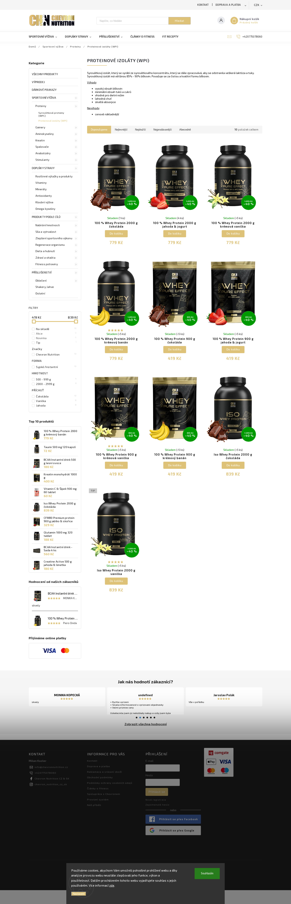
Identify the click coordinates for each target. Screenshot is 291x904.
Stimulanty (42, 159)
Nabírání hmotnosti (47, 225)
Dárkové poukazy (44, 89)
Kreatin (40, 140)
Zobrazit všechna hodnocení (146, 724)
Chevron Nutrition (56, 354)
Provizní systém (98, 799)
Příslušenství (41, 272)
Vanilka (56, 401)
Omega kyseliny (45, 208)
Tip (56, 342)
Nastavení (79, 893)
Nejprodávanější (162, 129)
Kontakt (203, 4)
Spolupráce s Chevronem (103, 793)
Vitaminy (41, 182)
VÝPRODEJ (38, 82)
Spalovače (42, 146)
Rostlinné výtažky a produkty (53, 176)
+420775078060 (45, 772)
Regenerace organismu (50, 244)
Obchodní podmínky (100, 777)
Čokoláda (56, 396)
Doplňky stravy (43, 168)
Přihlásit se (156, 791)
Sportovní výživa (44, 97)
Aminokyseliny (44, 133)
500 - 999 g (56, 379)
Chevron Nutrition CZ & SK (52, 778)
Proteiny (40, 106)
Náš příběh (94, 805)
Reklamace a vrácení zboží (104, 771)
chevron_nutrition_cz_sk (51, 784)
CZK (257, 5)
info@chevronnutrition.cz (51, 767)
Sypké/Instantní (56, 367)
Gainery (40, 127)
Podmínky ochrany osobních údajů (109, 782)
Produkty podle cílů (46, 216)
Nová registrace (156, 799)
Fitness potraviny (46, 264)
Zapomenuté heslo (157, 804)
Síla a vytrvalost (45, 231)
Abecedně (185, 129)
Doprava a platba (228, 4)
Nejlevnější (121, 129)
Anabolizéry (42, 153)
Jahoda (56, 405)
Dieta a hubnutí (45, 251)
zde (111, 885)
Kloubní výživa (44, 202)
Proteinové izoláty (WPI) (52, 120)
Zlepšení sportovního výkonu (53, 238)
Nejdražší (140, 129)
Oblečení (41, 280)
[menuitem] (45, 37)
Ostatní (40, 293)
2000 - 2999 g (56, 384)
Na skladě (56, 329)
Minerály (41, 189)
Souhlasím (207, 873)
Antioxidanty (43, 195)
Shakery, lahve (44, 286)
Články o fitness (98, 788)
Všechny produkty (45, 74)
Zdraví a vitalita (45, 257)
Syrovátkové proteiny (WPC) (51, 114)
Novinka (56, 338)
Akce (56, 333)
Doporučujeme (99, 129)
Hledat (179, 20)
